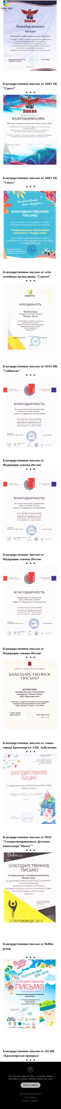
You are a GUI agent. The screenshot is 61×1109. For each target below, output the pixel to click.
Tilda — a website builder (41, 1076)
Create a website (30, 1085)
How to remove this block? (30, 1094)
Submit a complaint (30, 1101)
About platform (31, 1097)
